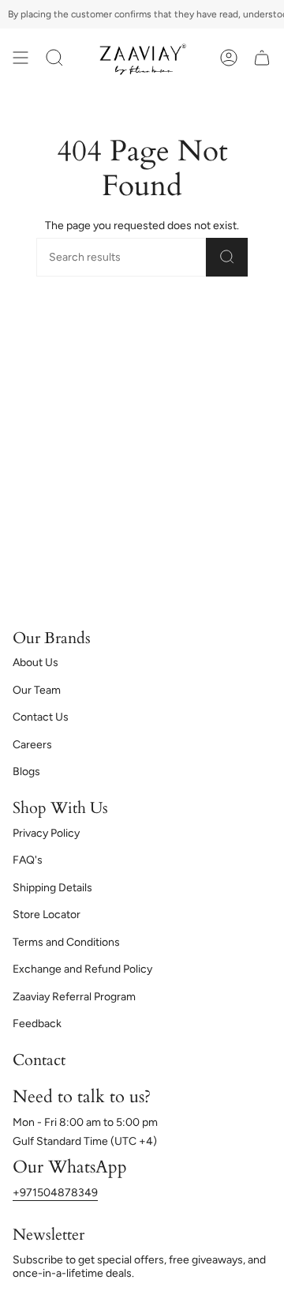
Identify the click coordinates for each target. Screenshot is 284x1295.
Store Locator (46, 914)
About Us (35, 662)
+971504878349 (55, 1192)
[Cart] (261, 58)
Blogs (26, 771)
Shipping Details (52, 887)
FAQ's (28, 860)
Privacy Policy (46, 833)
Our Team (37, 690)
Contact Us (41, 717)
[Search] (227, 257)
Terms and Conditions (66, 942)
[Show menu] (20, 58)
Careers (32, 744)
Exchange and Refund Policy (82, 969)
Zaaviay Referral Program (74, 996)
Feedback (37, 1023)
